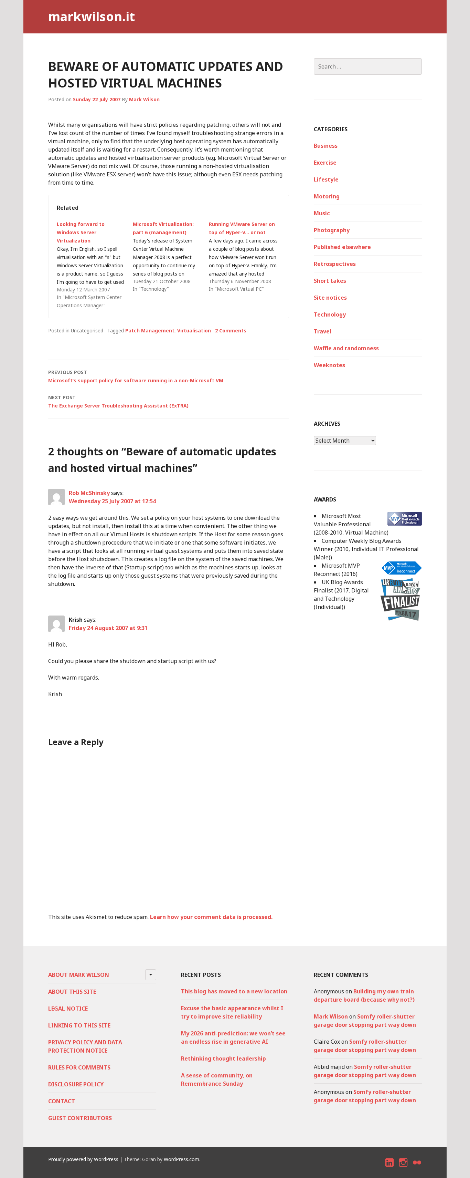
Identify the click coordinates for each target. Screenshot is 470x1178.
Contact (61, 1101)
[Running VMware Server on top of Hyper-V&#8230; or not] (247, 256)
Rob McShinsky (89, 493)
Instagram (403, 1168)
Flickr (417, 1168)
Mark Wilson (144, 99)
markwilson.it (91, 16)
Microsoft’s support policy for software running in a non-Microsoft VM (135, 376)
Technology (330, 314)
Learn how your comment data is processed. (211, 917)
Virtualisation (194, 330)
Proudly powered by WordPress (83, 1159)
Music (322, 213)
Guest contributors (80, 1118)
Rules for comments (79, 1067)
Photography (332, 230)
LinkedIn (389, 1168)
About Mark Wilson (78, 975)
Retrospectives (335, 264)
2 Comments (230, 330)
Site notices (330, 297)
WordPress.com (181, 1159)
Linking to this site (79, 1025)
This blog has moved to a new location (234, 991)
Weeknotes (329, 365)
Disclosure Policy (76, 1084)
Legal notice (68, 1008)
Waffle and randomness (346, 348)
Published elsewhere (342, 247)
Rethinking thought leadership (223, 1058)
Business (326, 145)
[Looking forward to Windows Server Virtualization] (95, 265)
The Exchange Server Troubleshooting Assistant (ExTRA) (118, 401)
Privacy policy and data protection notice (85, 1046)
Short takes (330, 281)
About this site (72, 991)
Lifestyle (326, 179)
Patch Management (149, 330)
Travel (322, 331)
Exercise (325, 162)
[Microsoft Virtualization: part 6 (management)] (171, 256)
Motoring (327, 196)
